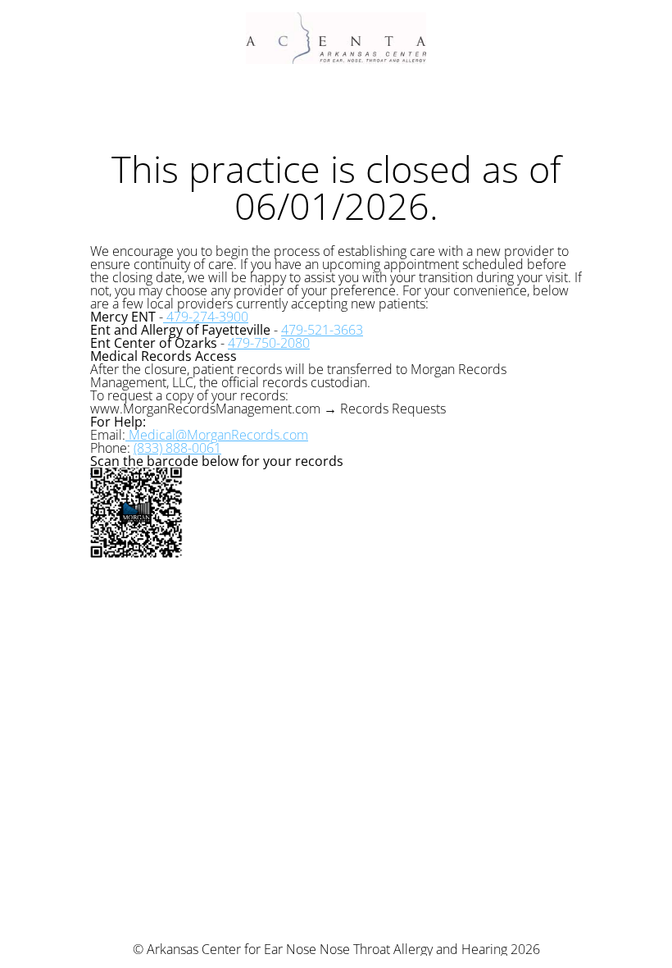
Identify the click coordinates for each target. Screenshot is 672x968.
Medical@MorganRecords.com (216, 435)
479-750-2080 (269, 343)
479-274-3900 (205, 317)
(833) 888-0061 (177, 448)
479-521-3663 (322, 330)
